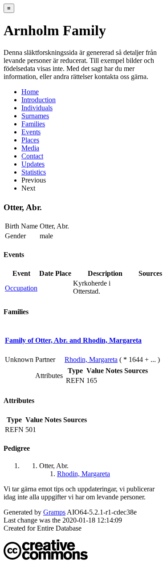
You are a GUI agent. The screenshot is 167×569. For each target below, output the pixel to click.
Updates (33, 164)
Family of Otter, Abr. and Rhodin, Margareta (73, 340)
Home (30, 92)
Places (30, 140)
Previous (33, 180)
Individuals (37, 108)
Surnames (35, 116)
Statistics (33, 172)
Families (33, 124)
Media (30, 148)
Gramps (54, 512)
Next (28, 188)
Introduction (38, 100)
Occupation (21, 288)
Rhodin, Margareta (91, 359)
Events (31, 132)
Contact (32, 156)
